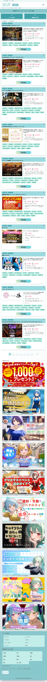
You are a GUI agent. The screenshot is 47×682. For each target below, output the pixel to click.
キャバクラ (7, 636)
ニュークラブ (27, 636)
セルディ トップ (4, 7)
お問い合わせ (19, 668)
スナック (26, 642)
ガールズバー (7, 639)
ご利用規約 (24, 668)
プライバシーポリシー (13, 668)
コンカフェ (27, 639)
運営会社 (28, 668)
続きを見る (26, 49)
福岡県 (20, 7)
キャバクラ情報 (11, 0)
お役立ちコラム (5, 668)
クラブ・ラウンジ (8, 642)
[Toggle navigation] (43, 5)
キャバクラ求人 (6, 0)
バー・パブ (7, 645)
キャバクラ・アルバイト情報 (13, 7)
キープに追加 (43, 23)
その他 (26, 645)
